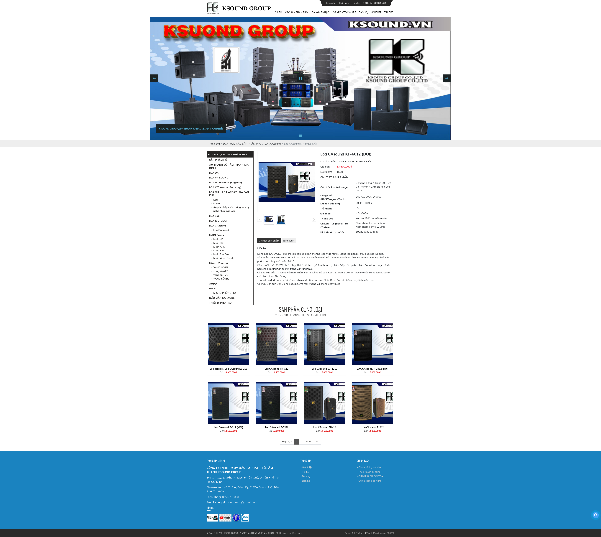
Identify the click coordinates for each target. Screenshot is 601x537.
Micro (216, 203)
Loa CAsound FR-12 (324, 427)
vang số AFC (220, 271)
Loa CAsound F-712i (276, 427)
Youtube (376, 12)
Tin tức (388, 12)
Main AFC (219, 246)
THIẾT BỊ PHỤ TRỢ (220, 302)
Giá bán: (325, 171)
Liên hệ (356, 3)
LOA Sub (214, 215)
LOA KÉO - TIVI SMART (344, 12)
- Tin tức (304, 471)
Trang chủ (331, 3)
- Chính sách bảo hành (369, 480)
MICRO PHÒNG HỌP (225, 292)
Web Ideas (296, 533)
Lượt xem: (326, 176)
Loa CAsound (221, 230)
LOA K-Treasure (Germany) (225, 187)
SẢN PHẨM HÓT (219, 159)
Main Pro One (221, 254)
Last (317, 441)
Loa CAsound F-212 (373, 427)
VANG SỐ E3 (220, 267)
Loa (215, 199)
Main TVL (218, 250)
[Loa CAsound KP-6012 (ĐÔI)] (269, 219)
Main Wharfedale (223, 258)
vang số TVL (220, 274)
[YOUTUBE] (225, 518)
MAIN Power (216, 235)
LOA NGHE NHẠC (320, 12)
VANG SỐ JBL (221, 278)
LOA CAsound (217, 225)
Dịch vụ (363, 12)
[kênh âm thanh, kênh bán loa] (212, 518)
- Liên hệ (305, 480)
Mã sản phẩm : (329, 166)
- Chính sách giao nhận (369, 467)
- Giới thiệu (306, 467)
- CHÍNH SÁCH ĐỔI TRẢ (370, 476)
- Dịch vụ (305, 476)
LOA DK (213, 172)
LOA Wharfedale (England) (225, 182)
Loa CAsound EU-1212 (324, 368)
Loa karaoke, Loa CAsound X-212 (228, 368)
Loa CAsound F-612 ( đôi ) (228, 427)
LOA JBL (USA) (218, 220)
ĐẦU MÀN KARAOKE (222, 297)
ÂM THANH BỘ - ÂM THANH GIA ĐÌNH (229, 166)
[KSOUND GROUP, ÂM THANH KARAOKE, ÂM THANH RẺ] (300, 136)
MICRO (213, 288)
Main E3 (218, 242)
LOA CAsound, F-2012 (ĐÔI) (372, 368)
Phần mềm (344, 3)
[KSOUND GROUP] (236, 518)
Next (308, 441)
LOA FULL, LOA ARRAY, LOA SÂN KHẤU (229, 194)
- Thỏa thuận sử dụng (368, 471)
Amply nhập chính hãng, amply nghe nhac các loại (231, 209)
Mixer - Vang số (218, 263)
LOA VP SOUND (218, 177)
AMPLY (213, 283)
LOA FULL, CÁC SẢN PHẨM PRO (291, 12)
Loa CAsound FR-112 (276, 368)
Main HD (218, 239)
